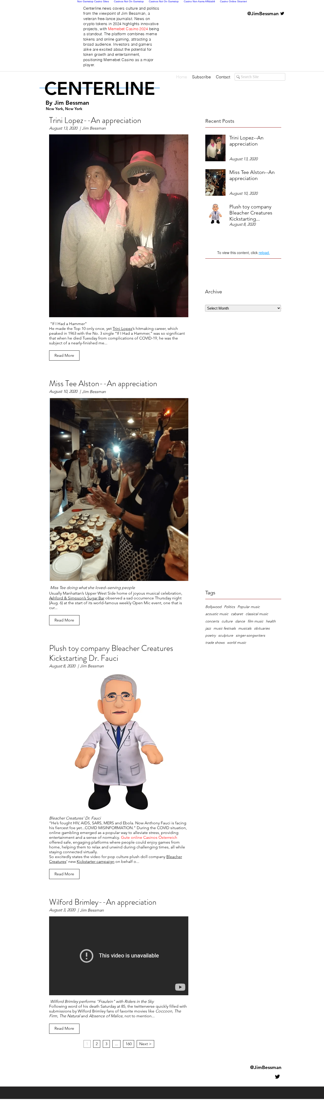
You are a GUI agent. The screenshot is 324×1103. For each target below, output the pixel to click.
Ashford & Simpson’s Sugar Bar (76, 598)
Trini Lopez (122, 328)
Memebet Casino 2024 (128, 28)
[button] (64, 355)
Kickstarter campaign (95, 861)
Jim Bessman (71, 102)
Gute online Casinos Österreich (149, 837)
